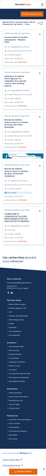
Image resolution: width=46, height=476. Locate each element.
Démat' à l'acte (14, 366)
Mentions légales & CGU (17, 308)
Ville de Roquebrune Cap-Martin (17, 33)
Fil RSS (11, 324)
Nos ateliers (13, 435)
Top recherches (14, 335)
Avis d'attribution (15, 331)
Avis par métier (14, 408)
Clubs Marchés (14, 427)
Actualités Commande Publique (20, 420)
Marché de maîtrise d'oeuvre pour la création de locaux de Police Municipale (16, 123)
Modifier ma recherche (32, 14)
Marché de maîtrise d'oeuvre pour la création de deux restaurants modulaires (16, 172)
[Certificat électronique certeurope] (23, 155)
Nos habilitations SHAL (17, 381)
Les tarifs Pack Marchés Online (19, 374)
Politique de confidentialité (18, 316)
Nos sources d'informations (18, 397)
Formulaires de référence (18, 431)
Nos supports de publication (19, 377)
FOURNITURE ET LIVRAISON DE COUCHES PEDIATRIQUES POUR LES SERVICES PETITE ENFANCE (16, 218)
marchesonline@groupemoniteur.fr (19, 283)
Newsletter (13, 327)
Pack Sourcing (14, 350)
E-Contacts (13, 370)
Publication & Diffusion (17, 362)
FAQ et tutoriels (14, 423)
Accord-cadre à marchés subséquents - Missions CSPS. (16, 39)
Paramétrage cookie (16, 320)
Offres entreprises (15, 393)
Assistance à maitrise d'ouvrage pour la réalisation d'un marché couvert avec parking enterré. (15, 81)
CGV (10, 312)
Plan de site (13, 439)
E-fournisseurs (14, 358)
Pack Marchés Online (16, 347)
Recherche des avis (16, 400)
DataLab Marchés (15, 354)
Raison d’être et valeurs (17, 304)
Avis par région (14, 404)
